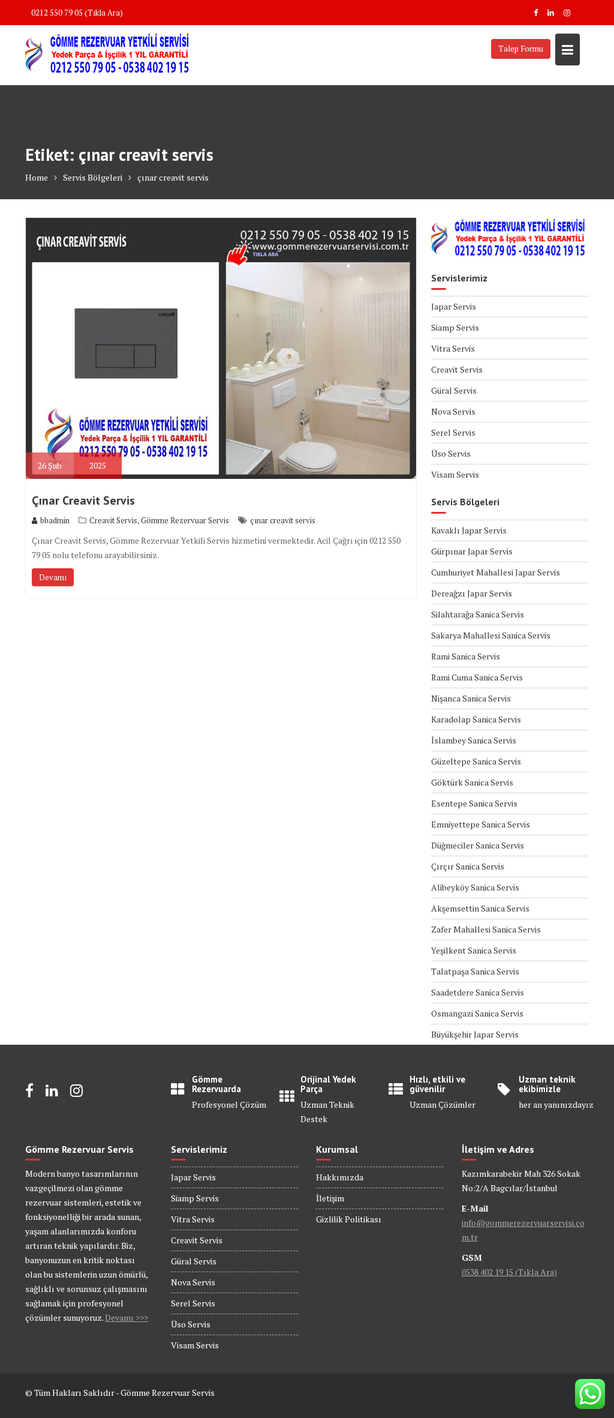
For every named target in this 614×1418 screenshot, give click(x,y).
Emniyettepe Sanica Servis (480, 824)
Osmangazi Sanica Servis (477, 1013)
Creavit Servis (113, 520)
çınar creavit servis (282, 520)
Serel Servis (453, 432)
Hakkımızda (339, 1177)
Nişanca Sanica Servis (471, 698)
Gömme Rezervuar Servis (185, 520)
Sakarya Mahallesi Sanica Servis (490, 635)
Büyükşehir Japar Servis (475, 1034)
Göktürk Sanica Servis (472, 782)
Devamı (53, 577)
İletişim (330, 1198)
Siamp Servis (455, 327)
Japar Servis (453, 306)
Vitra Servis (453, 348)
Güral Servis (454, 390)
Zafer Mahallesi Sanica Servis (486, 929)
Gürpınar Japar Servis (472, 551)
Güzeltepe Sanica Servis (476, 761)
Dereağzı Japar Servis (471, 593)
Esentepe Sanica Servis (474, 803)
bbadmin (55, 520)
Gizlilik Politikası (348, 1219)
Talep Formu (520, 48)
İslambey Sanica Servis (473, 740)
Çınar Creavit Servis (83, 500)
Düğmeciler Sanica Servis (477, 845)
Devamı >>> (126, 1317)
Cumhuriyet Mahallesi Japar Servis (495, 572)
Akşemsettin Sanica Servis (480, 908)
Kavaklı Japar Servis (469, 530)
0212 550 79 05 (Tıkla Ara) (77, 12)
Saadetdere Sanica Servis (477, 992)
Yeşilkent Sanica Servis (473, 950)
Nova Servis (453, 411)
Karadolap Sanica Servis (476, 719)
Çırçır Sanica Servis (467, 866)
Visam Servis (455, 474)
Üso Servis (451, 453)
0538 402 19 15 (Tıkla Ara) (509, 1272)
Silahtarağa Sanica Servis (477, 614)
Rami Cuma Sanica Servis (477, 677)
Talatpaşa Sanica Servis (475, 971)
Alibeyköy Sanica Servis (475, 887)
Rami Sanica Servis (465, 656)
